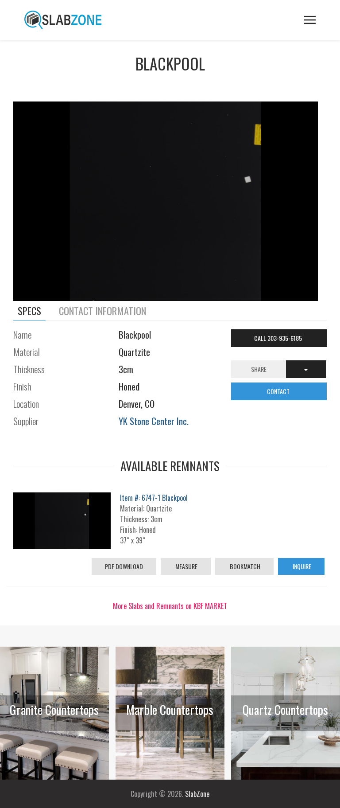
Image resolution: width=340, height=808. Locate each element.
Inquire (301, 566)
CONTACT (279, 391)
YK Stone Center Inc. (154, 421)
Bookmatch (244, 566)
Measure (185, 566)
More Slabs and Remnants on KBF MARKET (170, 606)
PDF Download (124, 566)
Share (259, 369)
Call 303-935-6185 (278, 338)
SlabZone (197, 793)
